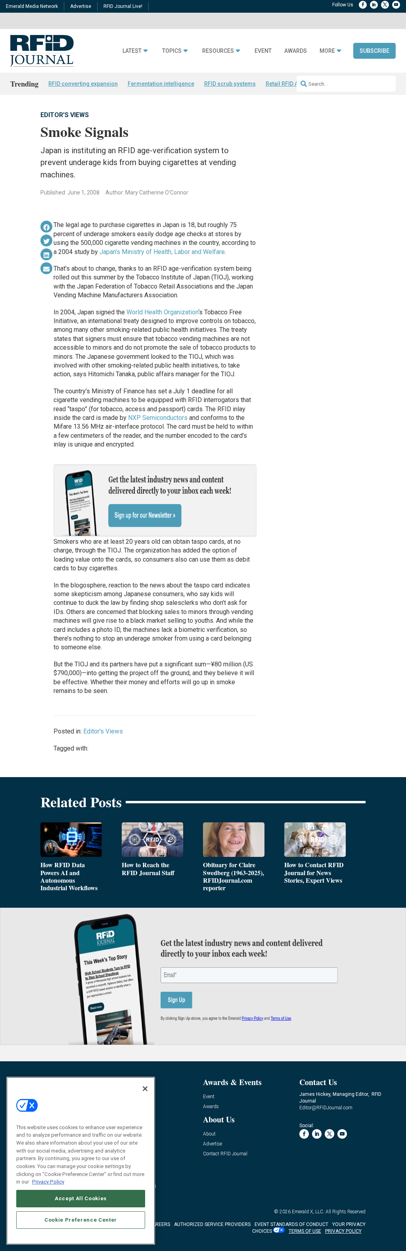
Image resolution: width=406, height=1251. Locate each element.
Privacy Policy (48, 1182)
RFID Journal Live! (122, 6)
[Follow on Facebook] (363, 5)
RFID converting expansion (83, 84)
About (209, 1134)
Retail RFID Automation (295, 84)
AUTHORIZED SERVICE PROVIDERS (212, 1224)
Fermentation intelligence (161, 84)
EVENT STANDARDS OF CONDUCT (291, 1224)
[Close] (145, 1088)
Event (263, 51)
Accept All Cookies (81, 1198)
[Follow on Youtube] (396, 5)
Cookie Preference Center (80, 1220)
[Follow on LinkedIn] (374, 5)
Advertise (80, 6)
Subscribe (374, 51)
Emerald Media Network (32, 6)
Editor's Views (64, 115)
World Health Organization (162, 312)
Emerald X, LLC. (308, 1211)
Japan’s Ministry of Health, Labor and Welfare (162, 252)
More (327, 51)
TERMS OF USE (305, 1231)
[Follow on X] (385, 5)
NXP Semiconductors (158, 417)
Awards (295, 51)
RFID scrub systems (230, 84)
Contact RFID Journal (225, 1154)
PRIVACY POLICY (343, 1231)
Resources (218, 51)
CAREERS (159, 1224)
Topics (172, 51)
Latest (132, 51)
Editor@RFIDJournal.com (325, 1108)
